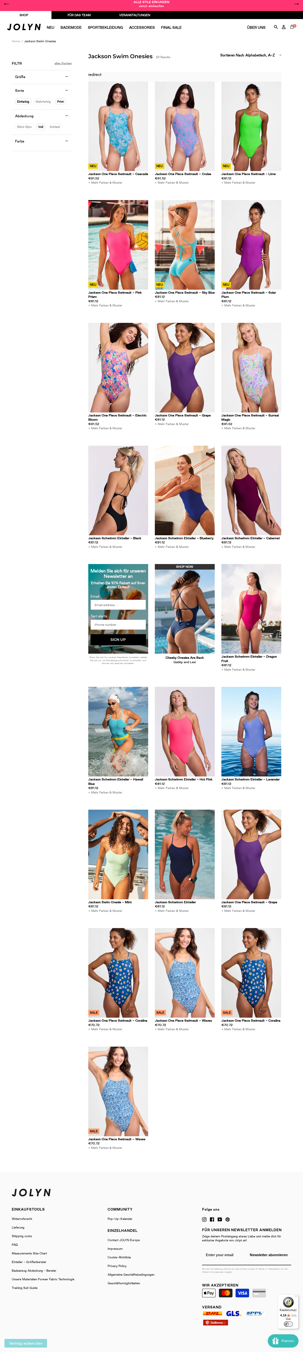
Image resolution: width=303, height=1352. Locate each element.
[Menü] (296, 1297)
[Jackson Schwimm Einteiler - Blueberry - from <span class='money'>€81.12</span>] (185, 490)
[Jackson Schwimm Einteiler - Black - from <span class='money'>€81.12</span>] (118, 490)
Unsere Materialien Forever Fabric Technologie (43, 1279)
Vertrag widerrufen (26, 1343)
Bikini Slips (24, 126)
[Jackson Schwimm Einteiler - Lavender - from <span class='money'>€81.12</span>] (251, 731)
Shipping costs (22, 1236)
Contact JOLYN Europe (124, 1240)
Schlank (55, 126)
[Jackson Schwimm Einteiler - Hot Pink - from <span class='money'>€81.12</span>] (185, 731)
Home (16, 41)
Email (95, 596)
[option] (151, 4)
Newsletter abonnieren (269, 1255)
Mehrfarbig (43, 101)
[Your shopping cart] (293, 31)
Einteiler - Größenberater (29, 1261)
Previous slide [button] (6, 4)
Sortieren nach (232, 55)
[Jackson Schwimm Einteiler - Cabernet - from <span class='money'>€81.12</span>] (251, 490)
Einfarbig (23, 101)
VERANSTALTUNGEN (134, 15)
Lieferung (18, 1227)
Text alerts (99, 616)
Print (60, 101)
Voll (40, 126)
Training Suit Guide (24, 1287)
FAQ (15, 1244)
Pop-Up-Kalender (120, 1218)
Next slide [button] (296, 4)
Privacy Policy (117, 1265)
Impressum (115, 1248)
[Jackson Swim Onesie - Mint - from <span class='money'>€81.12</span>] (118, 854)
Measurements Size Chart (29, 1253)
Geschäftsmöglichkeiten (124, 1283)
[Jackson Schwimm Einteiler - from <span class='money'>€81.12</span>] (185, 854)
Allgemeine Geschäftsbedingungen (131, 1274)
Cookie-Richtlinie (119, 1257)
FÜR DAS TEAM (79, 15)
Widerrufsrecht (22, 1218)
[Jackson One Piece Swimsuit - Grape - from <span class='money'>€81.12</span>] (185, 367)
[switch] (288, 1324)
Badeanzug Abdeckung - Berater (34, 1270)
